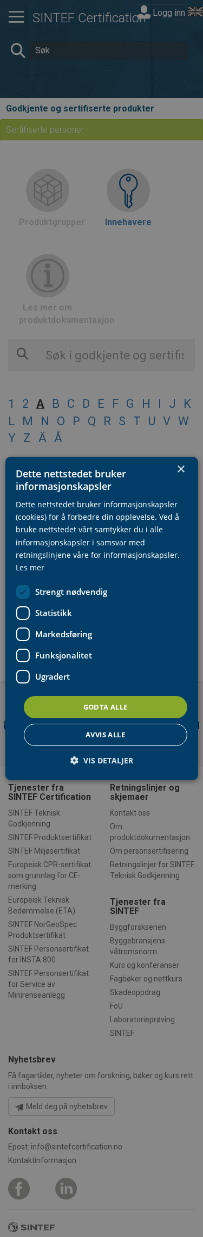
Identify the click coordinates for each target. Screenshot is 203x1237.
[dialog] (101, 619)
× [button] (180, 469)
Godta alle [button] (105, 707)
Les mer (30, 567)
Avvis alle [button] (105, 734)
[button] (101, 760)
